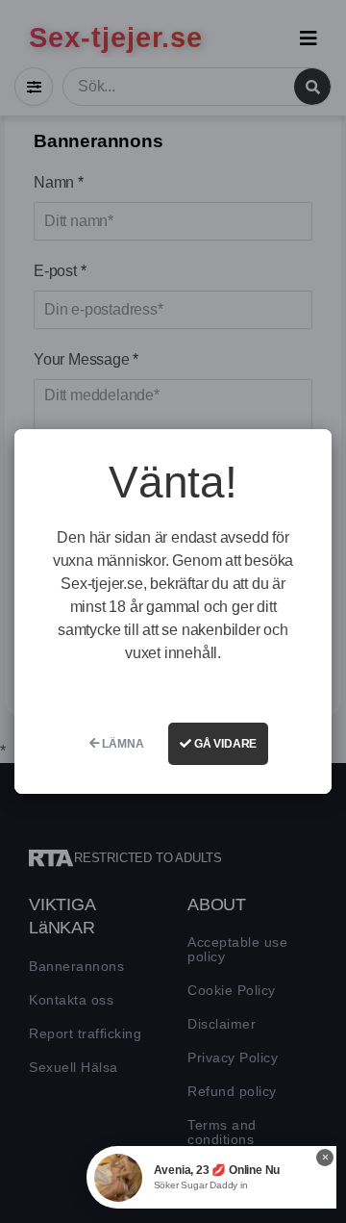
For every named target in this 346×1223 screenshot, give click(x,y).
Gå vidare (224, 744)
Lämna (122, 744)
